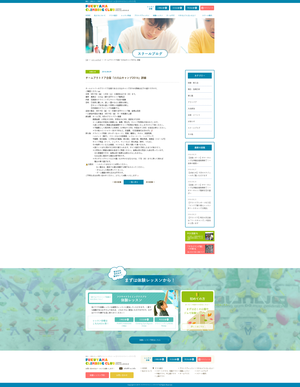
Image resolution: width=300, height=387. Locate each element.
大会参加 (191, 108)
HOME (144, 368)
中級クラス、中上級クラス (166, 373)
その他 (190, 134)
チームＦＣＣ (184, 373)
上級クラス (160, 376)
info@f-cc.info (130, 368)
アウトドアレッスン (187, 368)
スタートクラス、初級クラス (167, 371)
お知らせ (191, 121)
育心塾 (190, 96)
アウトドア (192, 102)
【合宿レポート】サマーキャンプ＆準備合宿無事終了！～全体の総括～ (199, 160)
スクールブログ (96, 60)
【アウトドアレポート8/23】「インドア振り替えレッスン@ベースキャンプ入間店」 (199, 205)
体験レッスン (184, 371)
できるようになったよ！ (205, 368)
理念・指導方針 (194, 89)
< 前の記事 (117, 182)
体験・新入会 (193, 83)
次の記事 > (150, 182)
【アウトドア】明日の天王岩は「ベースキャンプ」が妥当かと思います (199, 220)
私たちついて (147, 371)
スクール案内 (201, 373)
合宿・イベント (194, 115)
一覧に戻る (133, 182)
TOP (87, 60)
